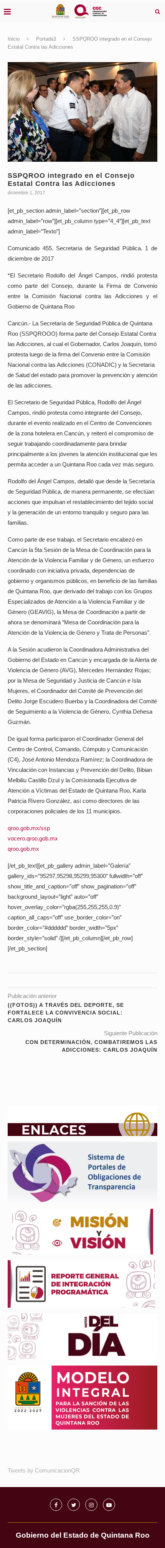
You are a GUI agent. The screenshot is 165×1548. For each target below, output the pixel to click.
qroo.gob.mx (23, 848)
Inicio (14, 39)
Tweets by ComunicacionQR (44, 1470)
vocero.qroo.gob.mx (33, 838)
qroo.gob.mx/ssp (29, 828)
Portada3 (46, 39)
